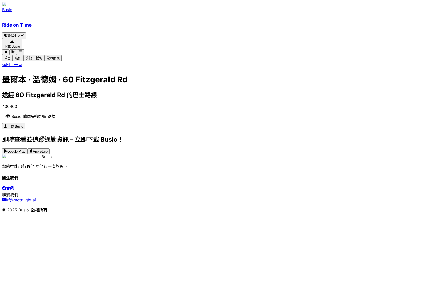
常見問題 (53, 58)
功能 (18, 58)
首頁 (7, 58)
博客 (39, 58)
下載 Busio (15, 126)
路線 (28, 58)
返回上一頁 (12, 64)
